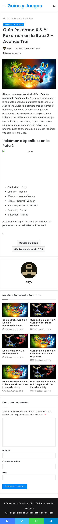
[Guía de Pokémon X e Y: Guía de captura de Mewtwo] (43, 310)
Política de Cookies (25, 513)
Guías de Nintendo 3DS (29, 249)
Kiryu (29, 282)
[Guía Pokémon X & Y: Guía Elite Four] (15, 341)
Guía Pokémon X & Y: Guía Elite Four (13, 352)
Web (4, 472)
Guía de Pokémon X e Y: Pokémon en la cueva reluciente (42, 353)
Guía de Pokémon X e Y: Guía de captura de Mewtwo (42, 322)
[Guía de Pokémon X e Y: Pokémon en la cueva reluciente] (43, 341)
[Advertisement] (29, 42)
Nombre (6, 450)
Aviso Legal (10, 513)
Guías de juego (29, 242)
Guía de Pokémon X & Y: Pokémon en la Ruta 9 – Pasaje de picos (15, 384)
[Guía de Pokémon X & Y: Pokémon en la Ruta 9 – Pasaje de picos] (15, 372)
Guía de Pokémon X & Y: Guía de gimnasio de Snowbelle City (43, 384)
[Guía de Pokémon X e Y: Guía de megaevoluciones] (15, 310)
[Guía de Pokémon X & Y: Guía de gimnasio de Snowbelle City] (43, 372)
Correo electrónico (11, 461)
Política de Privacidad (43, 513)
